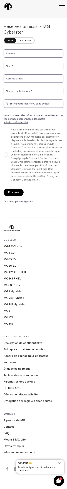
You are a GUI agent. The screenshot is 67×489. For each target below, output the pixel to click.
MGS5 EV (10, 259)
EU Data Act (11, 388)
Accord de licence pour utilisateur (26, 356)
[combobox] (35, 104)
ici (55, 172)
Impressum (11, 362)
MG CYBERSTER (15, 272)
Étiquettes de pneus (17, 369)
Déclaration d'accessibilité (21, 394)
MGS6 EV (10, 265)
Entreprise (25, 40)
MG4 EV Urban (13, 246)
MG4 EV (9, 253)
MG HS (8, 323)
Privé (10, 40)
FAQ (6, 433)
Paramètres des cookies (19, 381)
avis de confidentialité (16, 122)
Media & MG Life (15, 439)
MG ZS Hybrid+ (14, 298)
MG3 (7, 311)
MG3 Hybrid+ (12, 291)
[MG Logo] (12, 228)
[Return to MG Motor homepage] (8, 6)
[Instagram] (15, 469)
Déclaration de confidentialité (23, 343)
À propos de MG (14, 420)
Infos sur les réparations (19, 452)
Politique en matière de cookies (24, 349)
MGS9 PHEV (12, 285)
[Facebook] (7, 469)
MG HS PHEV (12, 278)
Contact (9, 427)
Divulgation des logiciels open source (28, 401)
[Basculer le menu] (61, 6)
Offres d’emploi (14, 446)
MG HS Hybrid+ (14, 304)
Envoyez (13, 192)
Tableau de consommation (21, 375)
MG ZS (8, 317)
